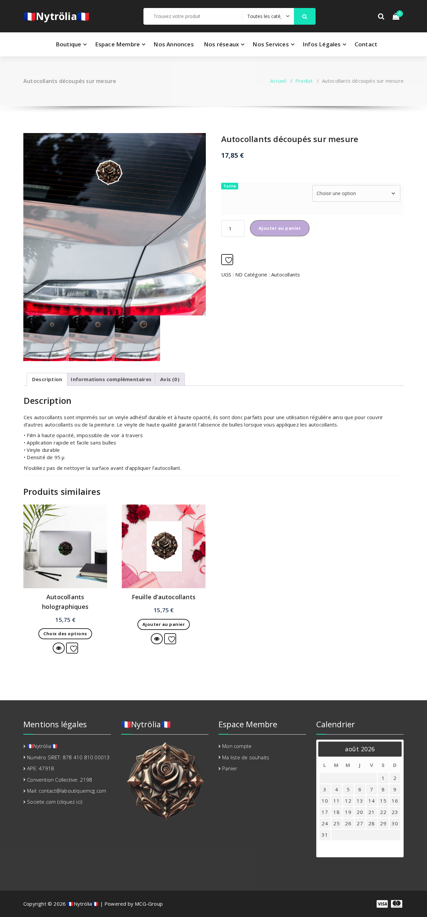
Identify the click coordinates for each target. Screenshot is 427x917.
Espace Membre (117, 44)
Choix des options (65, 634)
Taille (230, 185)
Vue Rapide (64, 648)
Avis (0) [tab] (169, 379)
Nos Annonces (173, 44)
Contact (366, 44)
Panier (229, 768)
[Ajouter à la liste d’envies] (227, 259)
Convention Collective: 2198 (59, 779)
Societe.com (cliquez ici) (54, 801)
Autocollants (285, 274)
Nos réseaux (221, 44)
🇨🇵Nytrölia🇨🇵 (56, 16)
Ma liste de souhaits (245, 757)
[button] (305, 16)
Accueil (278, 80)
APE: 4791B (40, 768)
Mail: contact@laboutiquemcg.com (66, 790)
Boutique (68, 44)
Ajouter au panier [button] (163, 624)
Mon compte (237, 746)
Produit (304, 80)
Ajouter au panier (280, 228)
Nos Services (271, 44)
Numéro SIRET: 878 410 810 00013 (68, 757)
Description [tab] (47, 379)
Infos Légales (322, 44)
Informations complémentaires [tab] (111, 379)
